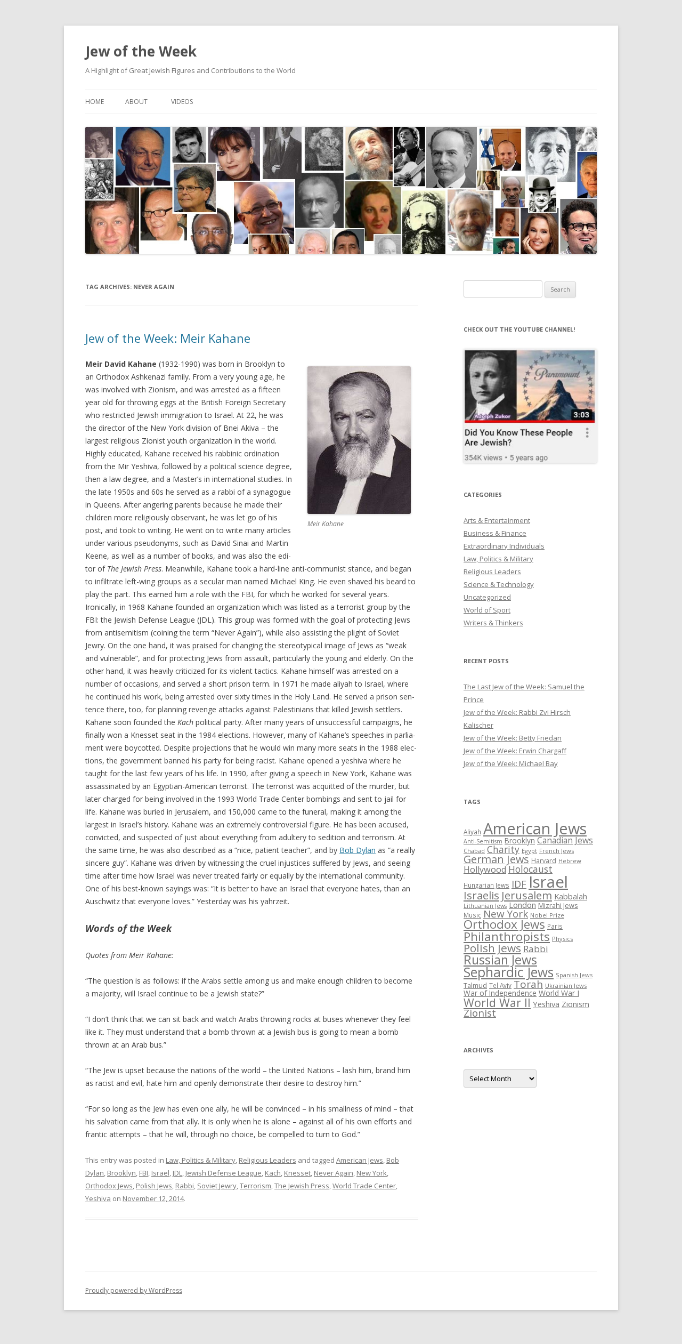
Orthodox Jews (109, 1185)
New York (371, 1173)
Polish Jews (154, 1185)
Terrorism (255, 1185)
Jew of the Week (141, 51)
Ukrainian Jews (566, 985)
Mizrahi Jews (558, 905)
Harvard (543, 860)
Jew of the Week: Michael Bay (511, 763)
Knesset (297, 1173)
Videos (182, 101)
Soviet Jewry (217, 1185)
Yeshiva (98, 1198)
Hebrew (569, 861)
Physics (562, 939)
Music (472, 915)
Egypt (529, 851)
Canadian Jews (565, 840)
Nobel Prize (547, 915)
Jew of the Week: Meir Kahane (167, 338)
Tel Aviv (500, 985)
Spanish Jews (574, 975)
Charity (503, 849)
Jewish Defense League (223, 1173)
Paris (555, 926)
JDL (177, 1173)
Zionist (480, 1013)
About (136, 101)
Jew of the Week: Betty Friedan (513, 738)
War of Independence (500, 993)
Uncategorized (487, 597)
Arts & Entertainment (497, 520)
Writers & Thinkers (493, 622)
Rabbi (184, 1185)
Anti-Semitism (483, 841)
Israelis (481, 895)
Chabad (474, 851)
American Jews (359, 1160)
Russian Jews (500, 959)
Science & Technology (499, 584)
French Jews (556, 851)
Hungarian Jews (486, 885)
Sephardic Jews (509, 972)
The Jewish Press (301, 1185)
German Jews (496, 859)
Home (94, 101)
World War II (497, 1002)
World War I (559, 993)
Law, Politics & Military (201, 1160)
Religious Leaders (267, 1160)
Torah (528, 984)
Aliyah (472, 831)
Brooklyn (121, 1173)
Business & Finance (495, 533)
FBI (143, 1173)
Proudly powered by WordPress (133, 1290)
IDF (519, 884)
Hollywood (485, 869)
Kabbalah (570, 896)
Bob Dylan (357, 850)
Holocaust (530, 869)
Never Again (333, 1173)
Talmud (475, 985)
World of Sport (487, 610)
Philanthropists (507, 936)
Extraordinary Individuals (504, 546)
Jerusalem (526, 895)
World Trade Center (364, 1185)
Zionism (575, 1004)
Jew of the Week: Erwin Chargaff (515, 750)
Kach (273, 1173)
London (522, 904)
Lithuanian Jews (485, 906)
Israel (160, 1173)
